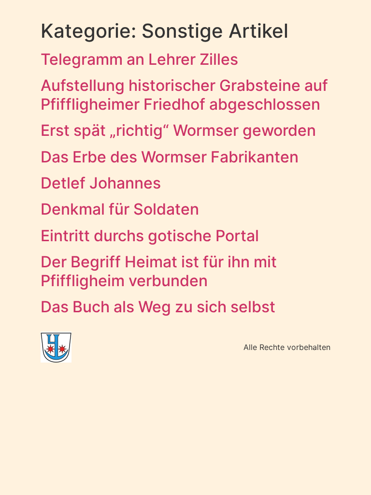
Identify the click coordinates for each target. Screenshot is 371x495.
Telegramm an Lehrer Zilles (139, 59)
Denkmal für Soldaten (120, 209)
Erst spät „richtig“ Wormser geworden (178, 130)
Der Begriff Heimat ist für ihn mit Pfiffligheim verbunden (159, 271)
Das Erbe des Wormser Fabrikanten (170, 156)
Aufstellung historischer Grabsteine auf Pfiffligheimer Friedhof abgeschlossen (184, 94)
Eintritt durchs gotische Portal (150, 235)
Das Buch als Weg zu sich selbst (158, 306)
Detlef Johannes (101, 183)
